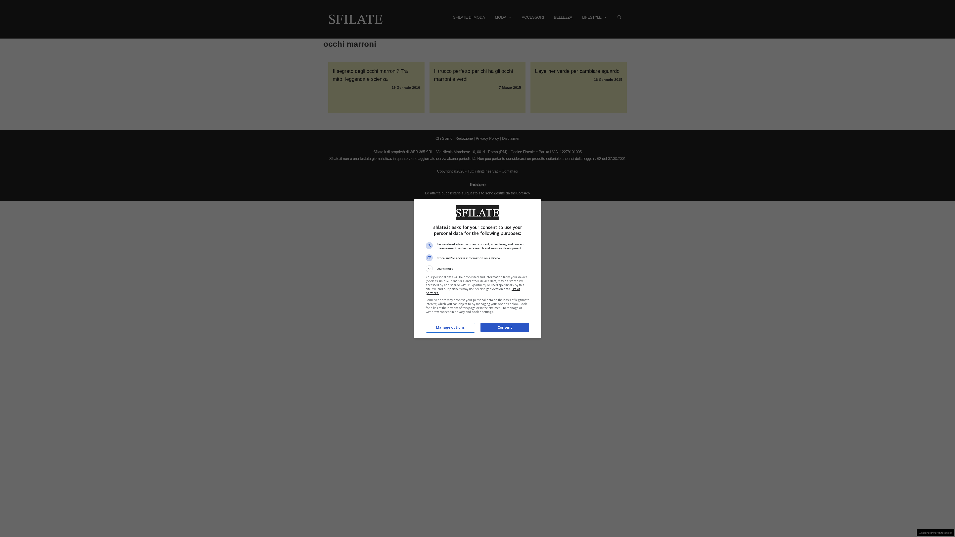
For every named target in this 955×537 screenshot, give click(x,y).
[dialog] (477, 268)
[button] (477, 268)
